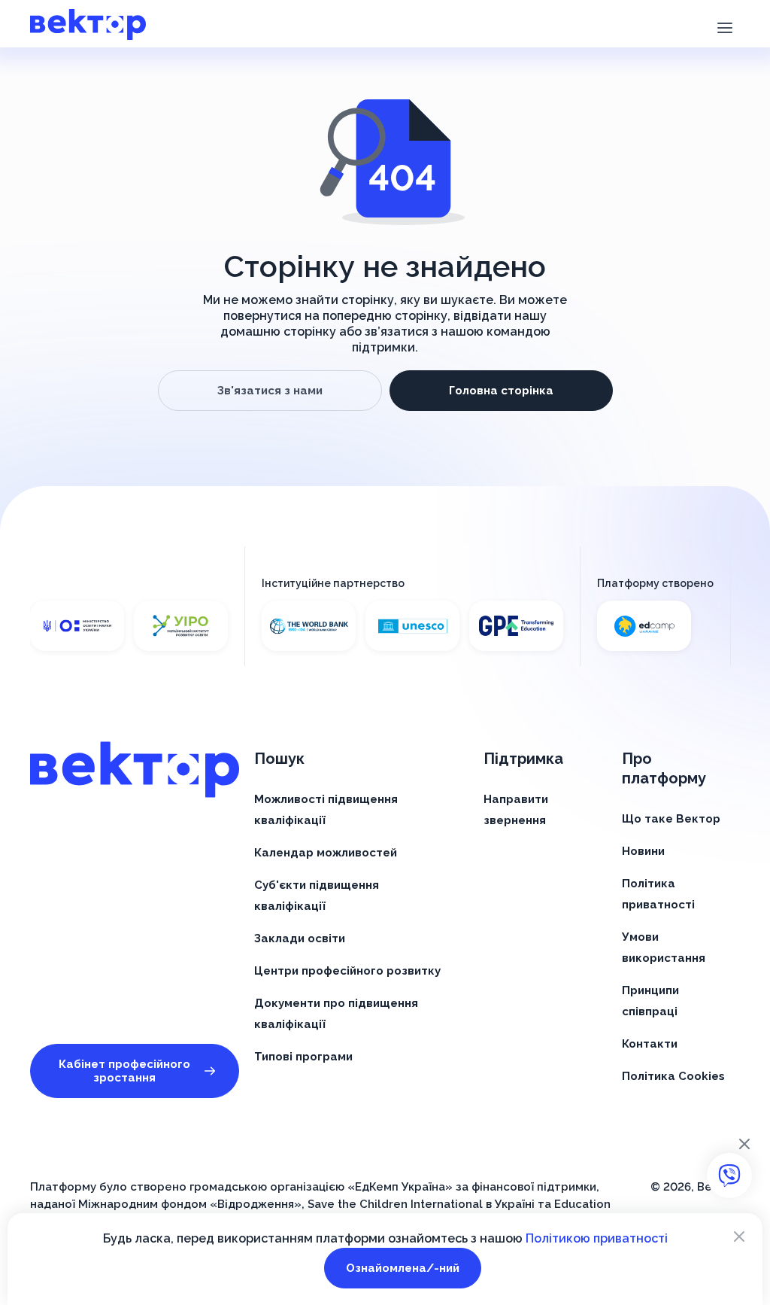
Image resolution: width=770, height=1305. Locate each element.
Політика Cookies (673, 1076)
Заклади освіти (299, 938)
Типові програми (303, 1056)
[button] (724, 26)
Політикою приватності (597, 1238)
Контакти (650, 1044)
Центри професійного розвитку (347, 971)
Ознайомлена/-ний (402, 1268)
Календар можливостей (325, 852)
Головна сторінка (501, 390)
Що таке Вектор (671, 819)
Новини (643, 851)
